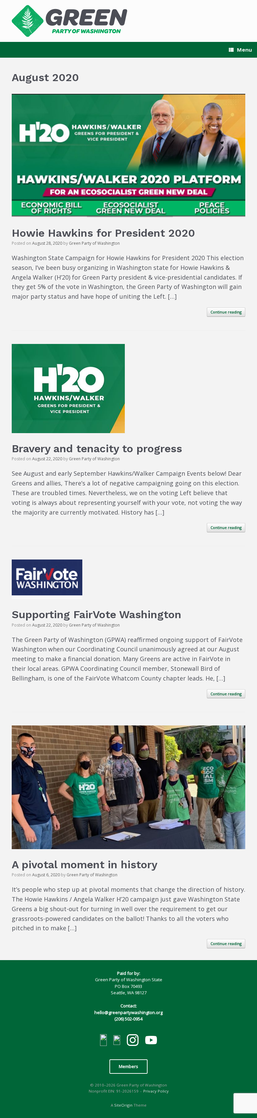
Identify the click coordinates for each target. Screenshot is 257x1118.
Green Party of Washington (94, 243)
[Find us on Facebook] (103, 1041)
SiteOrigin (123, 1105)
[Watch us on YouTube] (151, 1041)
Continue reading (226, 311)
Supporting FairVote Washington (96, 614)
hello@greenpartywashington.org (128, 1012)
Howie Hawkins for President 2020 (103, 233)
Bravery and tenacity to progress (97, 448)
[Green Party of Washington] (69, 21)
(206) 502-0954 (128, 1019)
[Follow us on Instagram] (133, 1041)
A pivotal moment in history (84, 864)
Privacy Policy (156, 1091)
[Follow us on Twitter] (116, 1041)
